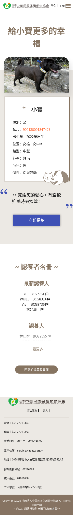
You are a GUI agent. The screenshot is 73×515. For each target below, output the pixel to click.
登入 (53, 5)
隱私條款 (32, 410)
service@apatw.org (29, 450)
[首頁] (25, 5)
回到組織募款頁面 (36, 369)
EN (62, 6)
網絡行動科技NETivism (38, 508)
